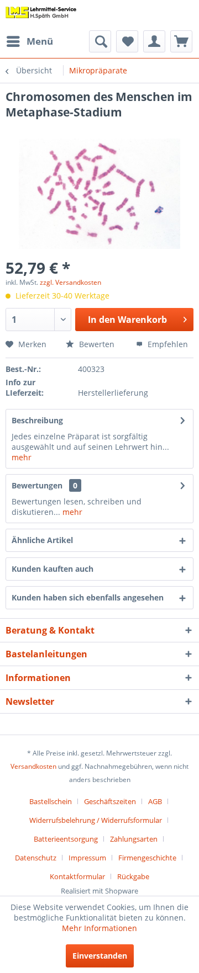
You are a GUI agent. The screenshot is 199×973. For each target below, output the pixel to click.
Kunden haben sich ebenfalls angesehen (88, 597)
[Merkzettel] (127, 41)
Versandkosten (33, 766)
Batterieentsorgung (66, 839)
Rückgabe (133, 876)
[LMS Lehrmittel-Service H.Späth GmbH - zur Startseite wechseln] (41, 15)
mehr (22, 457)
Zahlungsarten (134, 839)
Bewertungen (37, 485)
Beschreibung (37, 420)
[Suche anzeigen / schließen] (100, 41)
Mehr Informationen (99, 928)
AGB (155, 801)
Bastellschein (50, 801)
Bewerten (95, 344)
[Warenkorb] (181, 41)
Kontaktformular (77, 876)
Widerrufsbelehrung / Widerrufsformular (95, 820)
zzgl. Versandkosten (70, 282)
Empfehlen (166, 344)
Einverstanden (99, 955)
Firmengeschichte (147, 858)
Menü (40, 41)
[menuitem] (29, 41)
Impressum (87, 858)
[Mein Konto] (154, 41)
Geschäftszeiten (110, 801)
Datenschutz (35, 858)
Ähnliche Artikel (42, 540)
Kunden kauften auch (52, 568)
